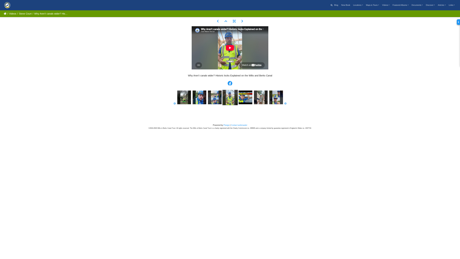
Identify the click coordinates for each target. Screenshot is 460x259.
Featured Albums (400, 5)
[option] (184, 97)
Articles (441, 5)
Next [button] (285, 103)
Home (5, 13)
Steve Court (25, 13)
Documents (416, 5)
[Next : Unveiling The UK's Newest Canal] (242, 21)
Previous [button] (174, 103)
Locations (357, 5)
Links (451, 5)
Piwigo (226, 125)
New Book (345, 5)
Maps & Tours (372, 5)
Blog (336, 5)
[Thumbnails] (226, 21)
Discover (429, 5)
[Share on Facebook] (230, 83)
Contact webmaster (239, 125)
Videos (385, 5)
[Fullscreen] (234, 21)
